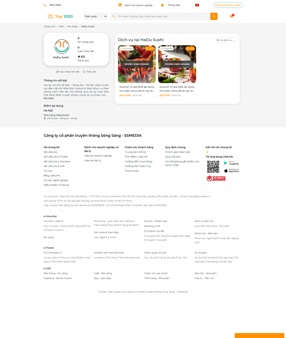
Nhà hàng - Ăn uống (56, 273)
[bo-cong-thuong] (216, 178)
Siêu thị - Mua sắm (205, 273)
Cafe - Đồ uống (103, 273)
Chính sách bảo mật (177, 152)
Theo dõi (91, 71)
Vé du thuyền (168, 257)
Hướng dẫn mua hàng (138, 161)
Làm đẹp (99, 237)
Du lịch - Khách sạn (155, 221)
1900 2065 (55, 4)
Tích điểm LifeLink (136, 156)
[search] (214, 16)
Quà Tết (199, 226)
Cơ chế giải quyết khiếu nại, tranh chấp (182, 163)
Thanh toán (132, 170)
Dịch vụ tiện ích (204, 221)
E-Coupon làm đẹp (178, 235)
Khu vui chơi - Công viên (58, 226)
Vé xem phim (52, 257)
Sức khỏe (111, 237)
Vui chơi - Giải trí (53, 221)
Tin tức (48, 170)
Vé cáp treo (227, 257)
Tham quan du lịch (155, 252)
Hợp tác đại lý (92, 160)
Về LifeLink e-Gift (54, 166)
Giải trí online (55, 230)
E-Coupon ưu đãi (154, 231)
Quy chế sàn (172, 156)
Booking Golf (152, 226)
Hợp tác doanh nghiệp (98, 155)
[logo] (60, 16)
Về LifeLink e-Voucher (57, 161)
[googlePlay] (232, 163)
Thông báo (173, 4)
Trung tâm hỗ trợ (135, 152)
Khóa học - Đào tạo (206, 233)
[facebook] (207, 152)
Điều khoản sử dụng (56, 184)
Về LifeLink (50, 152)
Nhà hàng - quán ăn (105, 221)
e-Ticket (49, 247)
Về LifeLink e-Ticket (56, 156)
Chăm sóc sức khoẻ (155, 273)
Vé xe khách (211, 257)
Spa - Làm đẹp (102, 278)
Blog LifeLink (52, 175)
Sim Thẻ (182, 257)
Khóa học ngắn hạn (206, 238)
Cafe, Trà (123, 221)
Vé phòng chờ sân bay (219, 261)
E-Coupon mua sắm (155, 239)
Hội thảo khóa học (129, 257)
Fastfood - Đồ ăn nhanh (58, 278)
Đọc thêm (49, 98)
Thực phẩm (114, 225)
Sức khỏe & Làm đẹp (106, 232)
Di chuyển (201, 252)
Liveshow (99, 257)
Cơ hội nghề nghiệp (56, 180)
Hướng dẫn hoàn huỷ (138, 166)
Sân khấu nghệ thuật (64, 261)
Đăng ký (220, 4)
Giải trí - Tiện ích (204, 278)
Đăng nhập (233, 4)
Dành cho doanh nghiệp (138, 5)
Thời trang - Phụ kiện (217, 226)
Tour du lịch (151, 257)
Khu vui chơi (68, 257)
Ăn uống (49, 237)
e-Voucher (50, 216)
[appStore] (232, 170)
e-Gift (47, 268)
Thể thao (112, 257)
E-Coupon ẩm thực (155, 235)
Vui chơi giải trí (53, 252)
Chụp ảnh (79, 226)
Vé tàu (199, 257)
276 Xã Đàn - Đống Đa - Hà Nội (62, 118)
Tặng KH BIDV (130, 225)
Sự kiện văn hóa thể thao (109, 252)
